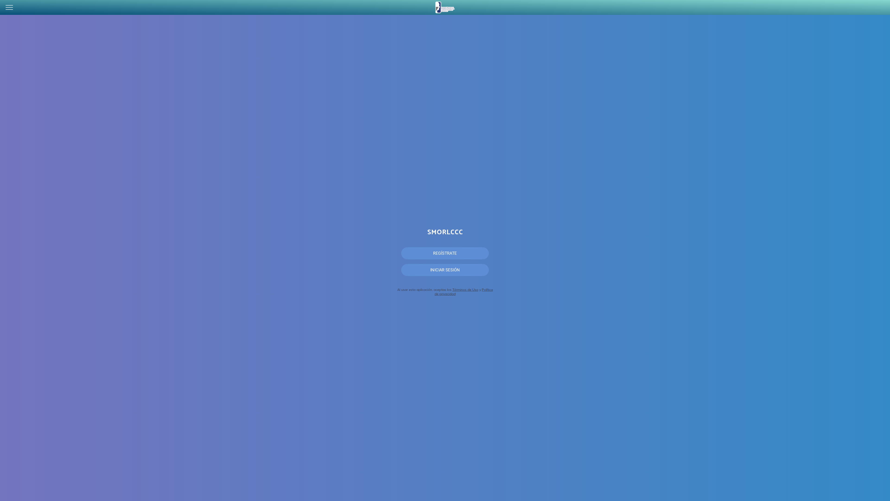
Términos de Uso (465, 290)
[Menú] (9, 7)
